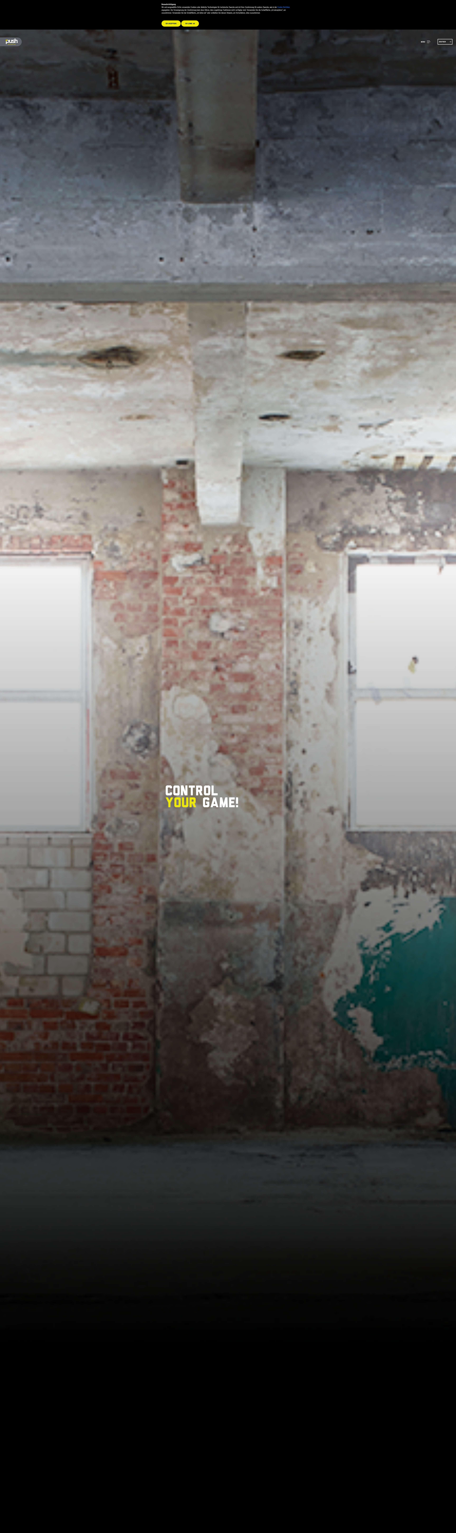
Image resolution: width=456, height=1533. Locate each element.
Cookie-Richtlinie (283, 7)
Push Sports (11, 41)
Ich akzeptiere (171, 23)
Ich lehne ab (190, 23)
